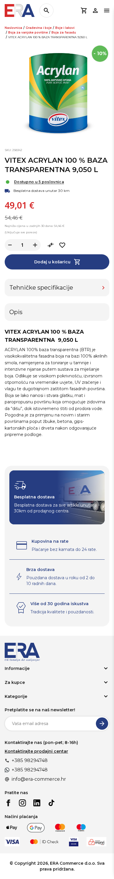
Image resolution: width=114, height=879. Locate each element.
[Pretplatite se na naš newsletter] (102, 723)
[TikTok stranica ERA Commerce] (51, 803)
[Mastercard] (60, 827)
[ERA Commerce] (20, 10)
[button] (84, 10)
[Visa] (12, 841)
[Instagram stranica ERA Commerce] (22, 802)
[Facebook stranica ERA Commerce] (8, 802)
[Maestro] (81, 827)
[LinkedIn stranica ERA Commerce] (37, 803)
